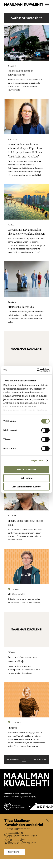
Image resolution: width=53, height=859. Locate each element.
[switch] (45, 430)
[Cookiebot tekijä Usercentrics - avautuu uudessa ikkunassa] (37, 370)
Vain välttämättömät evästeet (26, 486)
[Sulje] (47, 820)
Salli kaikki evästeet (26, 469)
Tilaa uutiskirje (13, 851)
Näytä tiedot (37, 460)
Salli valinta (26, 478)
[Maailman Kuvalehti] (26, 786)
